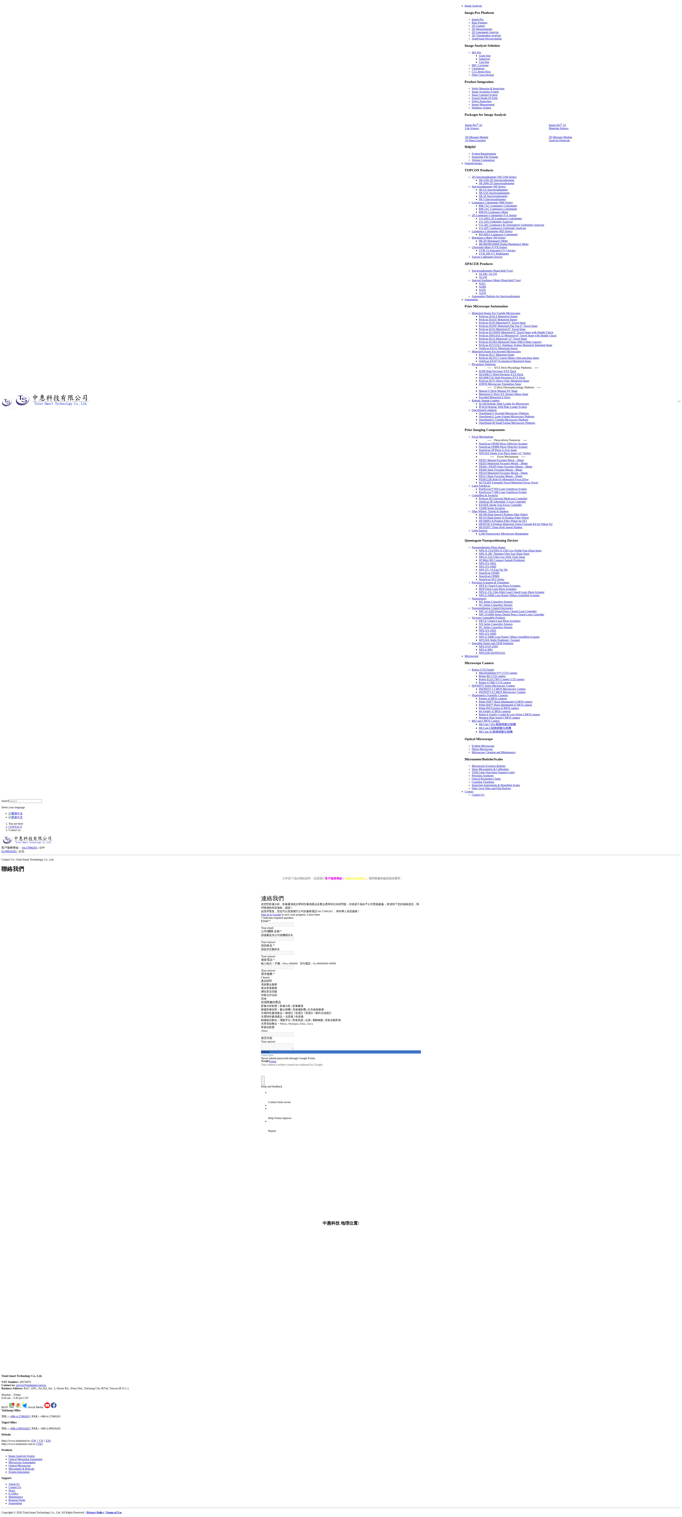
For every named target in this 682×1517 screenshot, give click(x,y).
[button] (473, 5)
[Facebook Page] (53, 1407)
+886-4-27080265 (19, 1416)
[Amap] (25, 1407)
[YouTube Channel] (47, 1407)
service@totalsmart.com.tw (31, 1385)
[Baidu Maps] (18, 1407)
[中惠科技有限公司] (46, 406)
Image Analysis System (22, 1456)
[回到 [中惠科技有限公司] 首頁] (27, 844)
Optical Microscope (20, 1465)
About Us (14, 1484)
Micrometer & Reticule (21, 1468)
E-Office (13, 1493)
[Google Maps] (12, 1407)
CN (41, 1440)
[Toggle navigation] (679, 401)
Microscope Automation (22, 1462)
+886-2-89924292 (19, 1428)
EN (48, 1440)
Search (5, 800)
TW (34, 1440)
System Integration (19, 1471)
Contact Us (15, 1487)
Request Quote (17, 1500)
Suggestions (15, 1503)
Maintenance (16, 1496)
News (12, 1490)
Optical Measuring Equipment (25, 1459)
